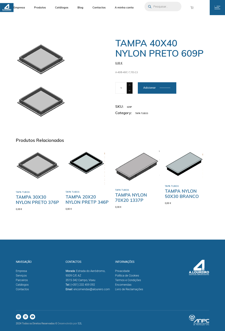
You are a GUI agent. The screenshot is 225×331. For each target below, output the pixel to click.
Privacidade (122, 271)
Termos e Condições (128, 280)
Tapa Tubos (141, 113)
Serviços (21, 275)
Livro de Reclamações (129, 289)
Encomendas (123, 284)
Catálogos (22, 284)
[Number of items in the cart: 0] (191, 7)
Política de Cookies (127, 275)
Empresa (21, 271)
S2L (80, 323)
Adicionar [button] (29, 181)
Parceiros (22, 280)
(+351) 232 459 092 (82, 284)
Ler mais (78, 181)
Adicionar (149, 87)
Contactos (22, 289)
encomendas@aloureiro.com (91, 289)
